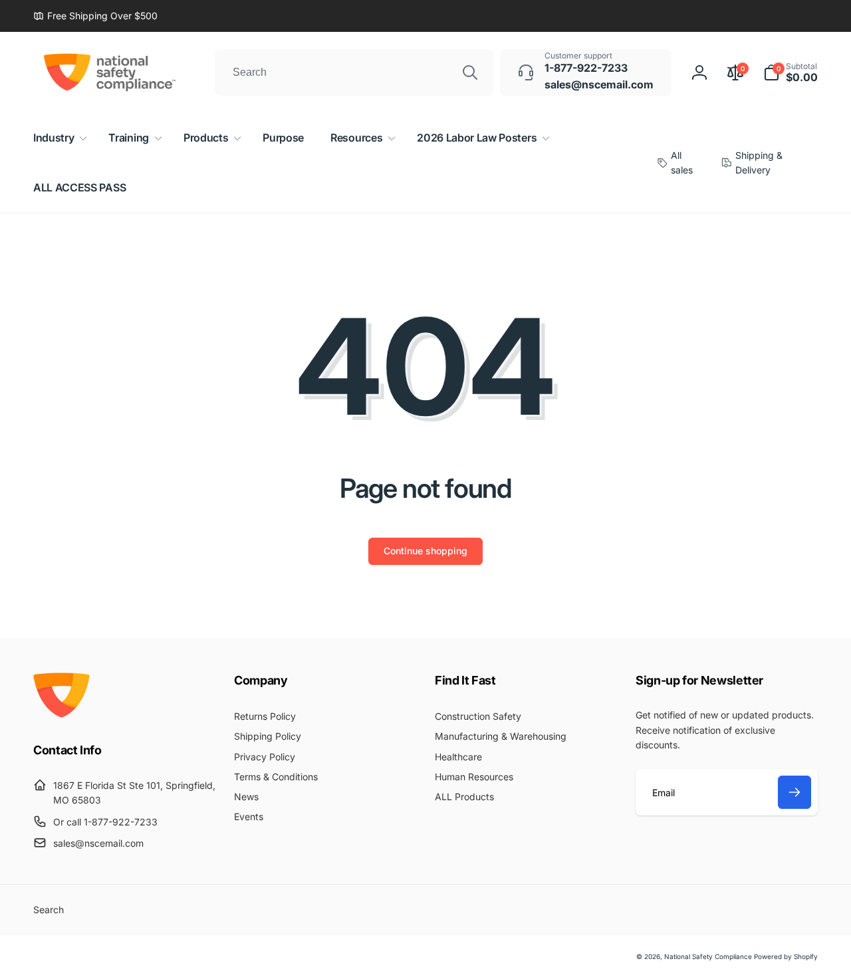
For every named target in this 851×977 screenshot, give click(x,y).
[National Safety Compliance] (61, 713)
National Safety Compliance (708, 956)
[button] (790, 72)
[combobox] (354, 72)
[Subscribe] (794, 792)
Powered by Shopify (786, 956)
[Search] (470, 72)
